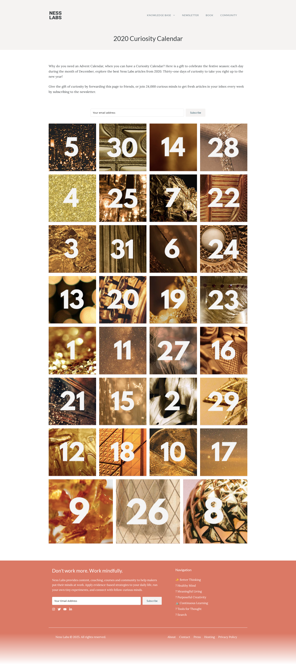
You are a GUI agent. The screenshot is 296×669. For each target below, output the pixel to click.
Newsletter (190, 15)
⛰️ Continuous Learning (191, 603)
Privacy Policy (227, 637)
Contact (184, 637)
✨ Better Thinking (188, 580)
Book (209, 15)
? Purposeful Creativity (190, 597)
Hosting (209, 637)
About (172, 637)
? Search (181, 615)
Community (228, 15)
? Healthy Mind (185, 585)
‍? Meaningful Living (188, 591)
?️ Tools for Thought (188, 609)
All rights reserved (93, 637)
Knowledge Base (159, 15)
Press (197, 637)
